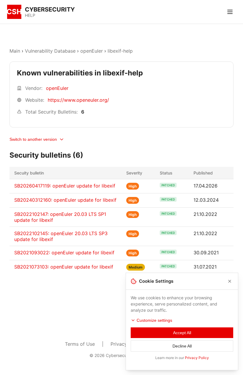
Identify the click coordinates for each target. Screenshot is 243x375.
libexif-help (120, 51)
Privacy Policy (197, 357)
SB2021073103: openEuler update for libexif (63, 267)
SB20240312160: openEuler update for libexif (65, 200)
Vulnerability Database (50, 51)
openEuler (91, 51)
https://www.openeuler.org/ (78, 100)
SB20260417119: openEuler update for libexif (64, 186)
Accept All (182, 332)
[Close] (229, 281)
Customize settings (154, 320)
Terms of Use (80, 344)
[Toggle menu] (230, 12)
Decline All (182, 346)
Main (14, 51)
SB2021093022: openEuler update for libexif (64, 253)
